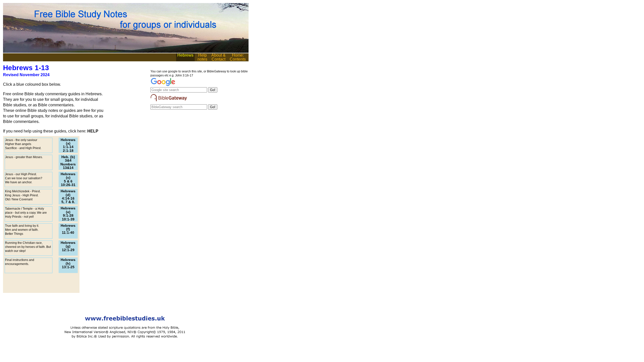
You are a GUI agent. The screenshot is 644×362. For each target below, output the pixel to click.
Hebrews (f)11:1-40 (68, 229)
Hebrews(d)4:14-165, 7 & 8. (68, 196)
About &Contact (218, 57)
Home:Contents (238, 57)
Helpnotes (202, 57)
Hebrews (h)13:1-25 (68, 263)
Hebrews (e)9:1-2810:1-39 (68, 213)
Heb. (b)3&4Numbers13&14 (68, 162)
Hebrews (185, 55)
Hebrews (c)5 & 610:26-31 (68, 179)
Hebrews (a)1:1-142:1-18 (68, 145)
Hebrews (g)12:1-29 (68, 246)
